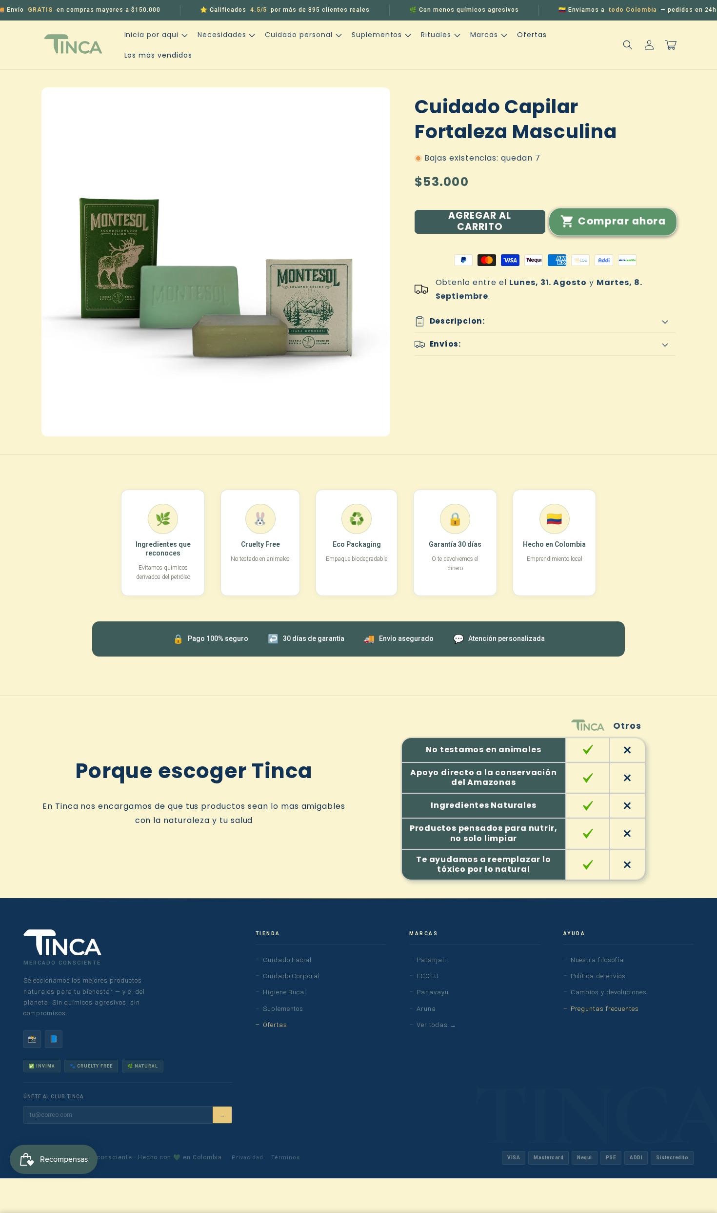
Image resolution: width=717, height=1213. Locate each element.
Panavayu (433, 992)
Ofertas (275, 1024)
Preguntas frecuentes (605, 1008)
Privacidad (248, 1157)
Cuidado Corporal (291, 976)
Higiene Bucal (284, 992)
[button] (155, 34)
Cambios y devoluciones (609, 992)
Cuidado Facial (287, 960)
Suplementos (283, 1008)
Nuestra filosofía (597, 960)
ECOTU (428, 976)
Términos (285, 1157)
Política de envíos (598, 976)
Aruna (426, 1008)
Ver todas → (437, 1024)
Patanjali (431, 960)
